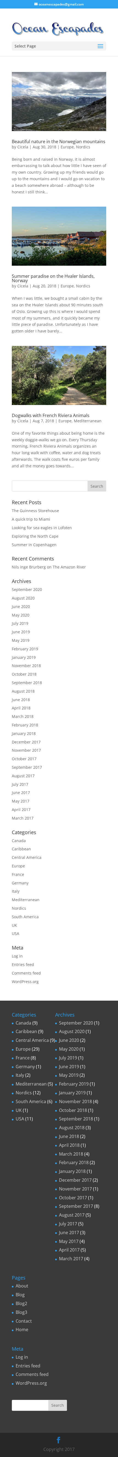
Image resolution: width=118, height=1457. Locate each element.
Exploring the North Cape (35, 536)
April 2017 (21, 809)
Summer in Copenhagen (34, 544)
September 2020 (27, 589)
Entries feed (23, 964)
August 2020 (23, 598)
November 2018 (26, 665)
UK (14, 925)
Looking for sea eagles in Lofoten (42, 527)
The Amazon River (69, 567)
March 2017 (22, 818)
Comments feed (26, 973)
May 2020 (20, 615)
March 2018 (22, 716)
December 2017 (26, 742)
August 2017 (23, 775)
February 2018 (25, 725)
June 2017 (21, 792)
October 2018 (24, 674)
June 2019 (21, 631)
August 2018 (23, 691)
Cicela (22, 146)
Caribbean (21, 848)
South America (25, 916)
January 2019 (24, 657)
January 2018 (24, 733)
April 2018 (21, 708)
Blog (20, 1295)
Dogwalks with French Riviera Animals (50, 415)
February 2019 (25, 648)
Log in (17, 956)
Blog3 (21, 1312)
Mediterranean (88, 420)
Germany (20, 883)
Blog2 (21, 1303)
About (22, 1286)
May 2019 (20, 640)
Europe (67, 146)
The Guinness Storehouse (35, 510)
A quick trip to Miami (31, 519)
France (18, 874)
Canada (19, 840)
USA (15, 933)
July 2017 (20, 784)
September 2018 (27, 682)
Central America (26, 857)
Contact (24, 1321)
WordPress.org (25, 981)
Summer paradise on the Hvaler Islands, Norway (53, 278)
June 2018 (21, 699)
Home (22, 1329)
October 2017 (24, 758)
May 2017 (20, 801)
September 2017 (27, 767)
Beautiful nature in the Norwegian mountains (58, 141)
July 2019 (20, 623)
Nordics (83, 146)
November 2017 (26, 750)
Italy (15, 891)
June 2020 (21, 606)
